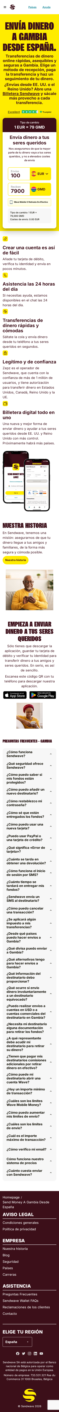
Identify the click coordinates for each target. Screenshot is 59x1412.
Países (32, 7)
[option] (26, 1329)
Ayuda (46, 7)
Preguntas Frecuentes (20, 1294)
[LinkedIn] (35, 1353)
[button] (29, 753)
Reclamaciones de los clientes (26, 1307)
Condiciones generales (21, 1223)
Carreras (9, 1274)
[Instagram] (29, 1353)
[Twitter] (24, 1353)
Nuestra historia (15, 560)
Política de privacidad (19, 1229)
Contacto (10, 1314)
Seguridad (11, 1262)
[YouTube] (41, 1353)
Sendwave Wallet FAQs (21, 1301)
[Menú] (5, 7)
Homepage (11, 1197)
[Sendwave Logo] (12, 7)
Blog (6, 1255)
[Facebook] (18, 1353)
